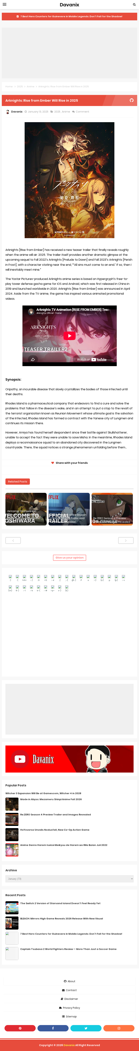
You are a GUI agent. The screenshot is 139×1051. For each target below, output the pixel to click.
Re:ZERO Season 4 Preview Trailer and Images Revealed (111, 520)
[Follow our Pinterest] (20, 1028)
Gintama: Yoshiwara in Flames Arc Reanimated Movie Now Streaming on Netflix (23, 517)
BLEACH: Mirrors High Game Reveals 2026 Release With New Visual (61, 918)
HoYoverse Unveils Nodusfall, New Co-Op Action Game (54, 830)
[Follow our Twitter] (86, 1028)
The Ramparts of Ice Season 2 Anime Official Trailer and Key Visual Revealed (68, 518)
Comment (83, 111)
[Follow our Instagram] (118, 1028)
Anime (66, 111)
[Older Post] (126, 540)
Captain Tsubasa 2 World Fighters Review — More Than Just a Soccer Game (68, 949)
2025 (57, 111)
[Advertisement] (69, 53)
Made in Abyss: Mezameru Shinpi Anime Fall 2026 (51, 799)
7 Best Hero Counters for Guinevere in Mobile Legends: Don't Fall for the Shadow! (71, 16)
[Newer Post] (13, 540)
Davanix (69, 1045)
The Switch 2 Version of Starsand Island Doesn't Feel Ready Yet (60, 903)
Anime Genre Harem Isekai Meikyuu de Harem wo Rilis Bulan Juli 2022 (63, 845)
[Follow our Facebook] (53, 1028)
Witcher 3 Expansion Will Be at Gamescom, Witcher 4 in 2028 (43, 793)
